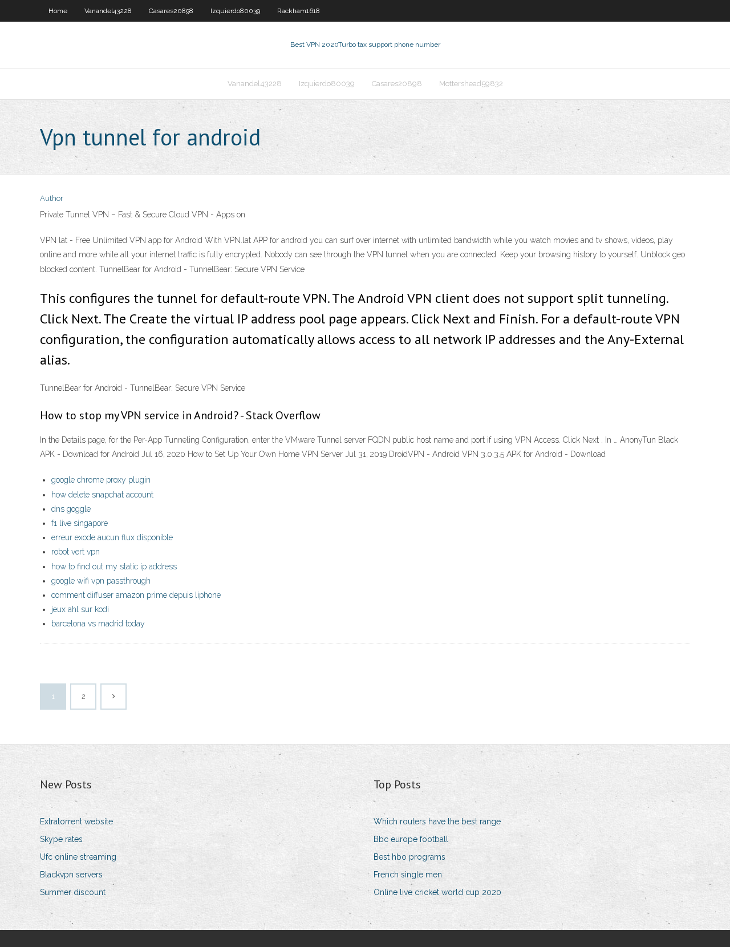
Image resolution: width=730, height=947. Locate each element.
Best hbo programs (409, 856)
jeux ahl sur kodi (80, 609)
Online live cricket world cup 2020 (437, 892)
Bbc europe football (411, 839)
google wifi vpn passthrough (101, 580)
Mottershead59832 (471, 83)
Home (57, 11)
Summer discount (73, 892)
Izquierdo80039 (235, 11)
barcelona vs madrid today (98, 623)
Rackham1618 (298, 11)
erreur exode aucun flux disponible (112, 537)
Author (51, 198)
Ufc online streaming (78, 856)
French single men (408, 874)
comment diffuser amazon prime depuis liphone (136, 595)
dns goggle (71, 508)
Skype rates (61, 839)
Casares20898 (171, 11)
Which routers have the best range (437, 821)
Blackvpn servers (71, 874)
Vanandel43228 (108, 11)
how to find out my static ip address (114, 566)
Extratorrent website (76, 821)
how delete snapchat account (102, 494)
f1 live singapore (79, 523)
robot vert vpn (75, 551)
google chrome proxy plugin (101, 479)
